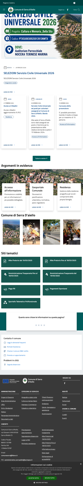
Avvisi (9, 67)
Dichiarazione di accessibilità (47, 457)
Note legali (45, 453)
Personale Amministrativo (10, 415)
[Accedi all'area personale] (74, 3)
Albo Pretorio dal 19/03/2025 (47, 437)
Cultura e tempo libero (29, 401)
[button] (41, 483)
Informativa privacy (48, 449)
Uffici (3, 404)
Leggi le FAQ (26, 440)
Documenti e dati (7, 419)
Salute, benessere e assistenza (48, 408)
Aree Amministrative (8, 401)
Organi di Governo (7, 397)
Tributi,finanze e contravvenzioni (47, 398)
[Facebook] (67, 9)
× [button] (80, 464)
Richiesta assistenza (29, 443)
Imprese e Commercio (29, 404)
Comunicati (39, 99)
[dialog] (41, 474)
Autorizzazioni (47, 414)
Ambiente (45, 403)
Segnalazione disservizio (30, 436)
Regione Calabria (9, 3)
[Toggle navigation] (4, 9)
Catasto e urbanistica (29, 408)
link (61, 474)
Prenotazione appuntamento (27, 431)
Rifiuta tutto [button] (49, 478)
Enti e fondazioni (7, 408)
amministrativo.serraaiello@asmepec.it (18, 460)
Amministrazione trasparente (48, 431)
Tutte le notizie (40, 158)
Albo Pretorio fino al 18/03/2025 (49, 444)
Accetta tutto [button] (34, 478)
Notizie (64, 397)
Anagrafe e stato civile (29, 397)
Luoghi (64, 414)
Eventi (64, 418)
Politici (3, 412)
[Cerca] (79, 9)
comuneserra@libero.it (9, 455)
